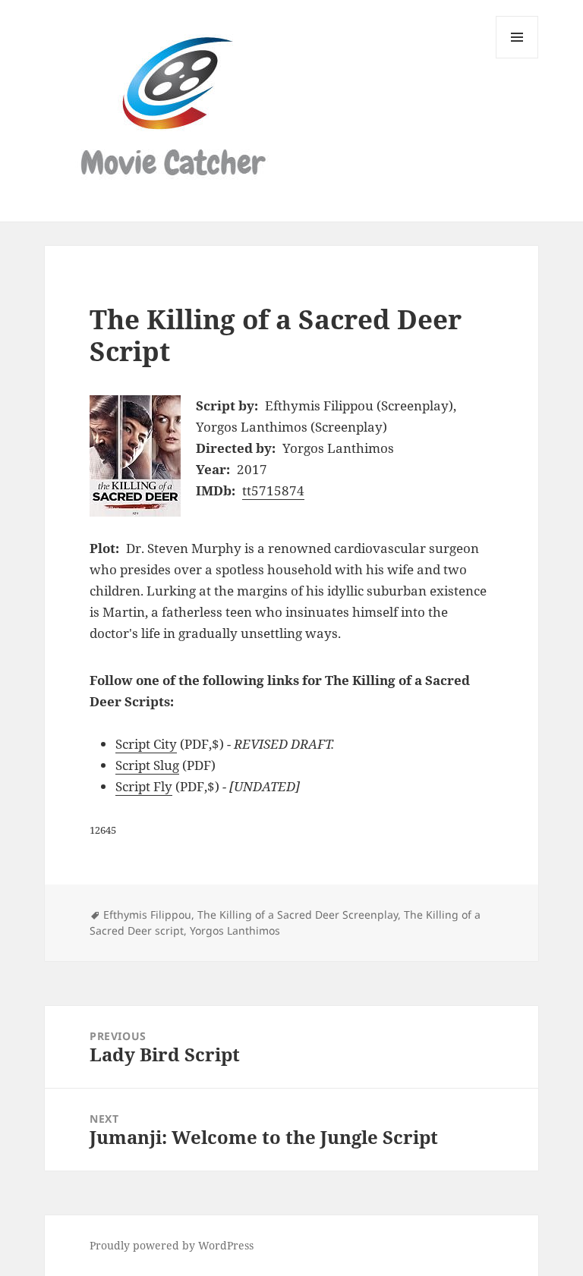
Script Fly (143, 786)
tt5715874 (273, 490)
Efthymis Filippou (147, 914)
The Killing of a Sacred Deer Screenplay (297, 914)
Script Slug (147, 765)
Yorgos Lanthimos (235, 930)
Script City (146, 744)
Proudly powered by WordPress (172, 1245)
